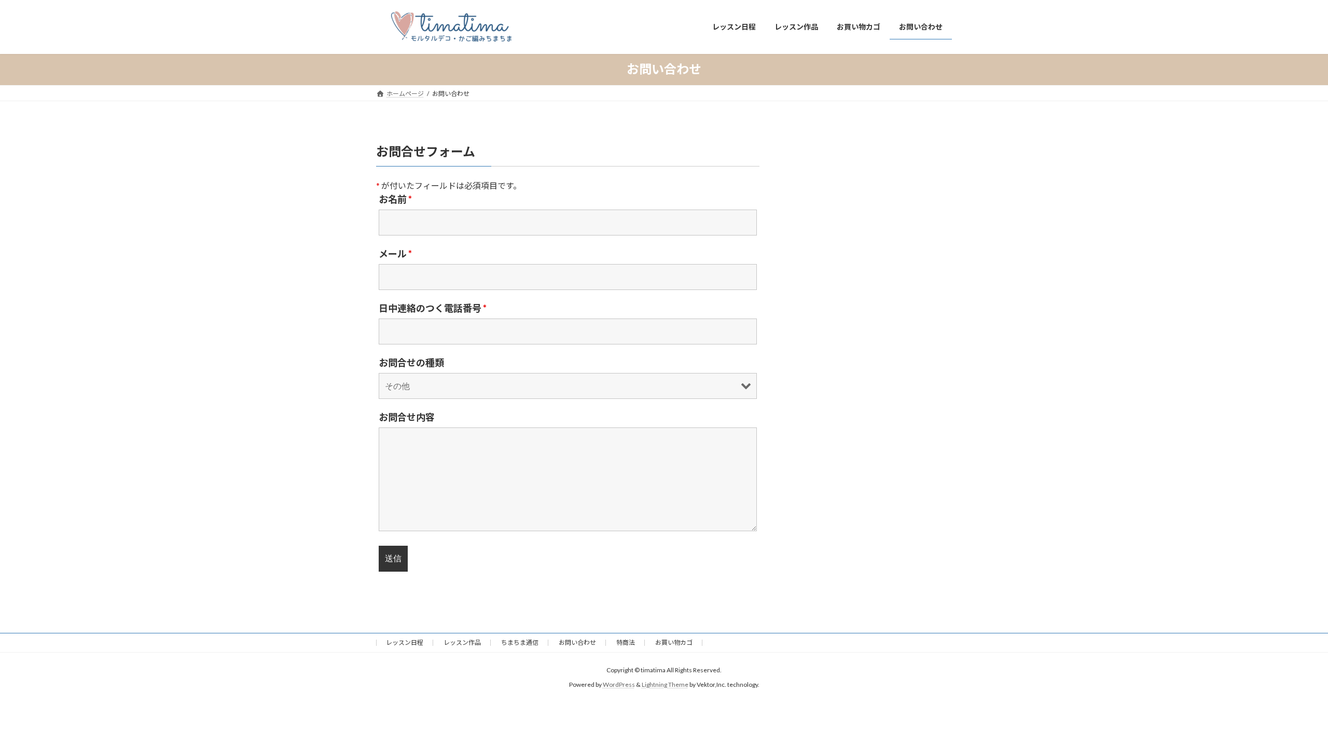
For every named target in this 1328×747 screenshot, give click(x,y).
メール (395, 253)
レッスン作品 (462, 642)
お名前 (395, 199)
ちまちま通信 (519, 642)
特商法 (625, 642)
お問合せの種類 (411, 362)
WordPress (619, 685)
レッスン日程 (404, 642)
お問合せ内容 (407, 417)
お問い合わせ (577, 642)
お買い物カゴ (674, 642)
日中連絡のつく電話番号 (433, 308)
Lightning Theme (665, 685)
